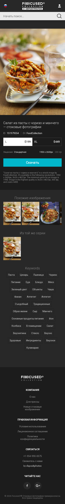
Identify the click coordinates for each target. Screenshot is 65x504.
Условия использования (32, 426)
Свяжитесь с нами (32, 461)
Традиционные (41, 304)
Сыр (35, 311)
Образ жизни (20, 311)
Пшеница (39, 275)
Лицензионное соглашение (33, 431)
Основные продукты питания (28, 318)
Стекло (35, 333)
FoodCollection (34, 133)
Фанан (18, 296)
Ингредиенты (33, 340)
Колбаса (16, 326)
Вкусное (50, 340)
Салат (50, 326)
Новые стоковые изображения (33, 408)
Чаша (51, 289)
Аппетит (31, 296)
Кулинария (32, 347)
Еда (28, 282)
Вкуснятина (19, 333)
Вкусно (48, 333)
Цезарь (24, 275)
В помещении (33, 326)
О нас (33, 396)
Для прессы (32, 401)
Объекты (37, 289)
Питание (15, 282)
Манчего (47, 311)
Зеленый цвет (19, 289)
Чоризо (53, 275)
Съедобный (21, 304)
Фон (51, 318)
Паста (11, 275)
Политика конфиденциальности (32, 437)
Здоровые (15, 340)
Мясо (51, 282)
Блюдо (39, 282)
